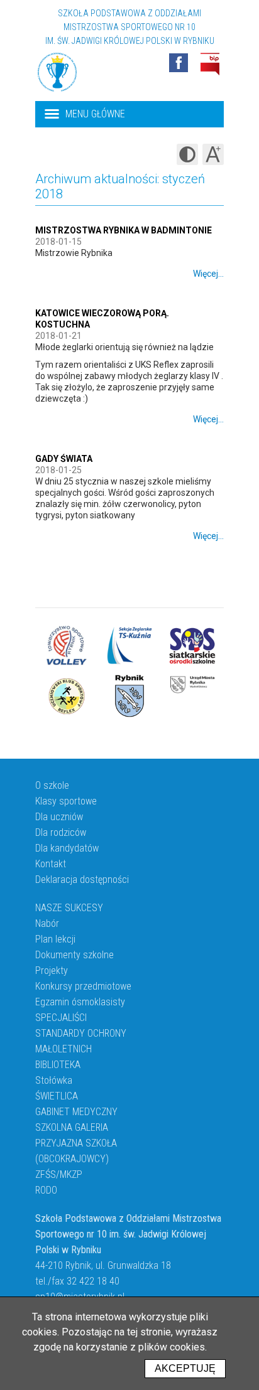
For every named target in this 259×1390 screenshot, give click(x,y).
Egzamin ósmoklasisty (80, 1002)
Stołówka (53, 1080)
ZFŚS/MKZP (58, 1174)
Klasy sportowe (66, 801)
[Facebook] (178, 62)
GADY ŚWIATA (63, 459)
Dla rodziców (60, 832)
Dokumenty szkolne (74, 955)
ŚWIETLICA (56, 1096)
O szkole (52, 785)
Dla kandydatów (67, 848)
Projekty (51, 970)
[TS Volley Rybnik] (66, 646)
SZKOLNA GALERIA (71, 1127)
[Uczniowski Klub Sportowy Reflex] (66, 696)
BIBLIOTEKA (57, 1065)
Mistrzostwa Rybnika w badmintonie (123, 230)
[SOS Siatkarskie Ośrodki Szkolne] (192, 646)
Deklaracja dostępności (82, 879)
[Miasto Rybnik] (129, 696)
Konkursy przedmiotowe (83, 986)
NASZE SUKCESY (69, 908)
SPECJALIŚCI (61, 1018)
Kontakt (50, 864)
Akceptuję (185, 1368)
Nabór (47, 923)
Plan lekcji (55, 939)
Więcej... (208, 274)
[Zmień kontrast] (187, 154)
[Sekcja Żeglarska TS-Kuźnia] (129, 646)
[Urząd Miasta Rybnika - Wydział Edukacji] (192, 696)
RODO (46, 1190)
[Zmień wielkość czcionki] (213, 154)
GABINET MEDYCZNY (76, 1112)
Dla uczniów (59, 817)
